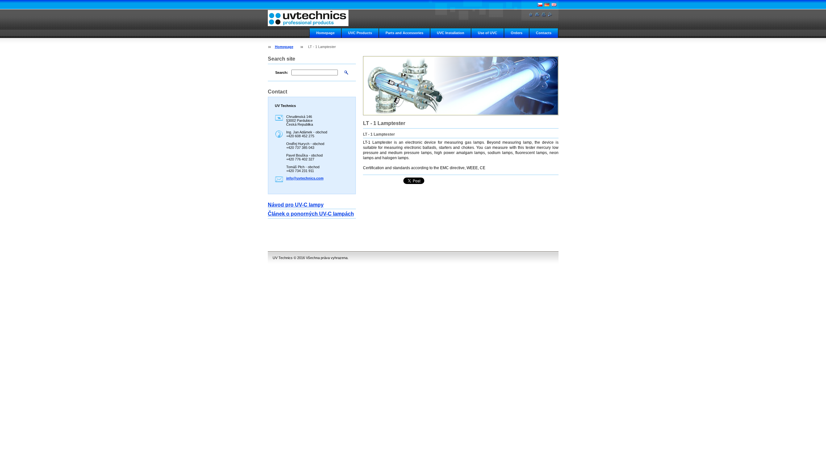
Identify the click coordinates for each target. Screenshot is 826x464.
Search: (281, 72)
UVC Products (360, 33)
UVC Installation (450, 33)
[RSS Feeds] (550, 14)
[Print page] (544, 14)
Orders (516, 33)
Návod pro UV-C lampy (296, 205)
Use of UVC (487, 33)
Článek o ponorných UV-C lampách (311, 214)
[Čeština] (539, 4)
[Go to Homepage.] (308, 18)
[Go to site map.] (537, 14)
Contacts (543, 33)
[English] (554, 4)
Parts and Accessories (404, 33)
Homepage (325, 33)
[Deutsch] (546, 4)
